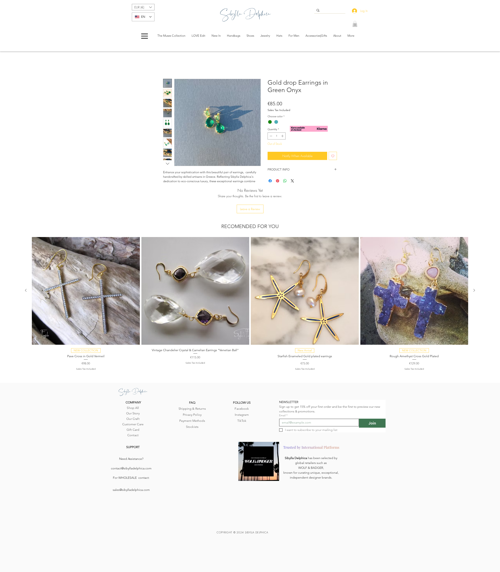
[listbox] (143, 7)
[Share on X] (292, 181)
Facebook (242, 388)
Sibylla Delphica (296, 437)
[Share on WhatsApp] (285, 181)
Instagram (242, 394)
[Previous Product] (25, 269)
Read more (170, 186)
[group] (250, 283)
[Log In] (353, 11)
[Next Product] (474, 269)
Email (283, 394)
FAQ (192, 382)
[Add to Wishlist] (333, 157)
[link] (354, 24)
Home (167, 65)
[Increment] (282, 136)
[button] (143, 7)
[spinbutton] (276, 136)
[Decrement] (270, 136)
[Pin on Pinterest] (277, 181)
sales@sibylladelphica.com (131, 469)
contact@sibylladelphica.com (131, 447)
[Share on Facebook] (270, 181)
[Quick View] (85, 270)
